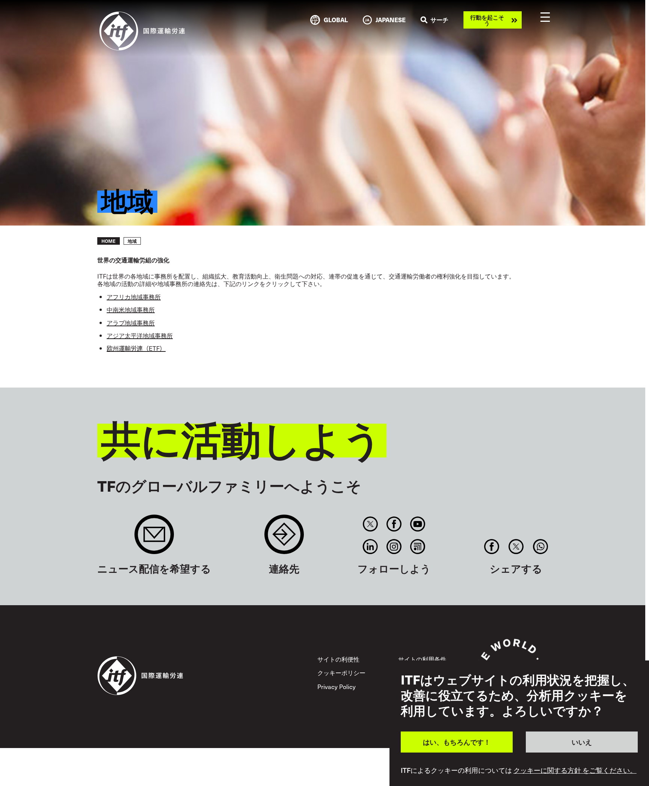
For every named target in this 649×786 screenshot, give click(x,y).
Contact (284, 538)
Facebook (394, 524)
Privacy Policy (336, 686)
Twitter (370, 524)
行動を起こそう (487, 20)
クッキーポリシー (341, 672)
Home (108, 241)
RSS (418, 546)
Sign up (154, 538)
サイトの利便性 (338, 658)
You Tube (418, 524)
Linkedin (370, 546)
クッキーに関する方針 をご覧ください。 (575, 770)
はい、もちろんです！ (457, 742)
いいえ (582, 742)
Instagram (394, 546)
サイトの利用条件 (422, 658)
